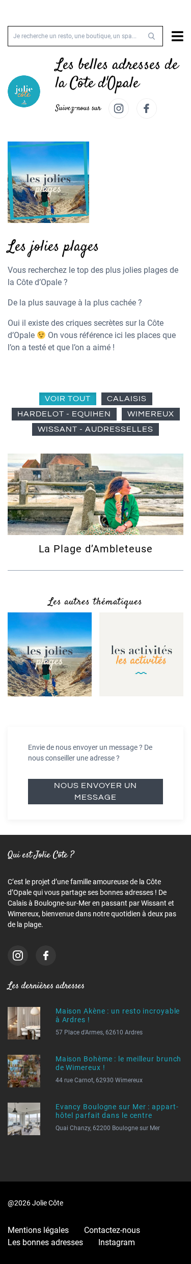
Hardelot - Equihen (64, 414)
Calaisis (127, 399)
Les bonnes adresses (45, 1242)
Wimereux (150, 414)
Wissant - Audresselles (95, 429)
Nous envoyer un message (95, 791)
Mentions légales (38, 1230)
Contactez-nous (112, 1230)
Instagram (116, 1242)
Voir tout (68, 399)
